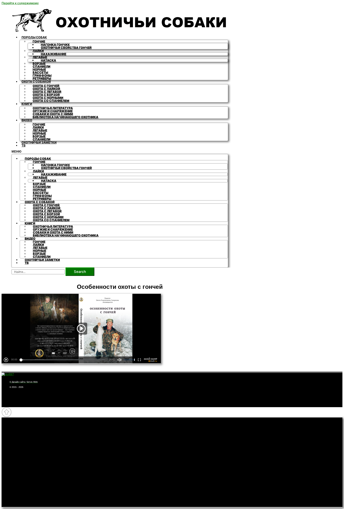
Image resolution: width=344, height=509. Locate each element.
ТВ (23, 145)
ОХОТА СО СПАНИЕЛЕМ (51, 101)
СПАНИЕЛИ (41, 139)
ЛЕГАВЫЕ (40, 57)
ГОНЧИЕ (39, 41)
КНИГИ (27, 104)
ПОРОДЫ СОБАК (34, 37)
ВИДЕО (27, 120)
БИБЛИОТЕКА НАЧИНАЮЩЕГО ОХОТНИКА (65, 117)
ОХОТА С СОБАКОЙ (36, 82)
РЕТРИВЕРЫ (42, 78)
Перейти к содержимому (20, 3)
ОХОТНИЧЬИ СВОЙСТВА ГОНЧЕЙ (66, 48)
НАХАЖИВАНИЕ (53, 54)
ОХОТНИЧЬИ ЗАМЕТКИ (39, 142)
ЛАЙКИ (38, 51)
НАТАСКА (48, 60)
